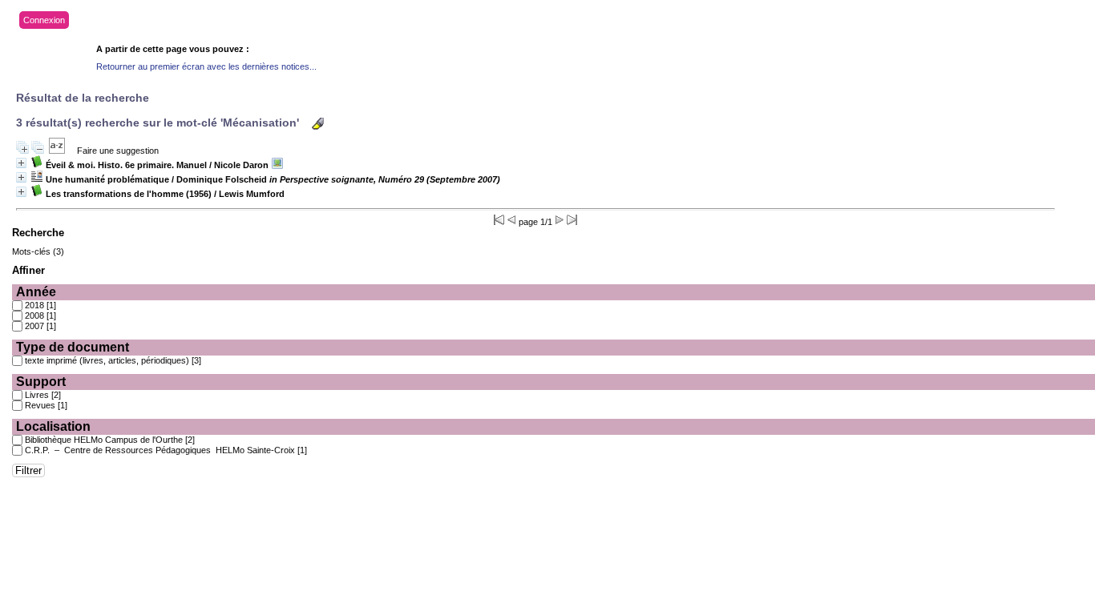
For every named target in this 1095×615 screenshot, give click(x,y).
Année (36, 292)
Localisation (53, 426)
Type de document (72, 347)
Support (41, 381)
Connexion (44, 20)
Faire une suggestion (118, 150)
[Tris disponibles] (57, 150)
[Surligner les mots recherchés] (318, 124)
